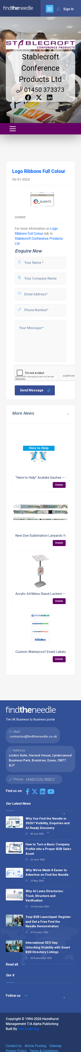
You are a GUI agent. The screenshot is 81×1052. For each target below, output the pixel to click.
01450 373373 (43, 89)
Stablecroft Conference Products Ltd (40, 68)
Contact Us (14, 1046)
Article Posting (35, 1046)
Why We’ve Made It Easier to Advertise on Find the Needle (47, 872)
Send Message (31, 390)
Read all (12, 964)
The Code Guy (28, 1029)
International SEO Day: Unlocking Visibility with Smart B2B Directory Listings (48, 947)
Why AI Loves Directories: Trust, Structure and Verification (45, 895)
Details (59, 484)
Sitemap (55, 1046)
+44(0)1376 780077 (40, 779)
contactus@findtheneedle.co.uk (33, 736)
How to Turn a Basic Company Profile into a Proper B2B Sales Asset (48, 849)
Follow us (13, 996)
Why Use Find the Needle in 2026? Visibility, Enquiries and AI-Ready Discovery (48, 823)
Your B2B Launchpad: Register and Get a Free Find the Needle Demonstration (48, 921)
